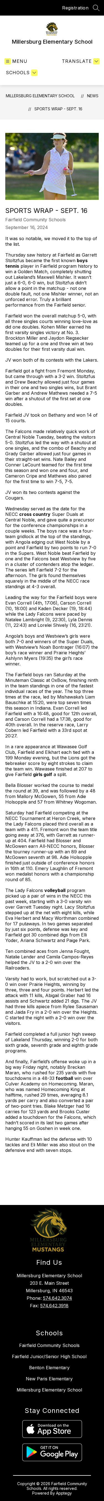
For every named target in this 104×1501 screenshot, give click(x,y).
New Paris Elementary (49, 1378)
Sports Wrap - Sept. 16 (58, 108)
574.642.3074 (57, 1298)
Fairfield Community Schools (49, 1345)
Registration (75, 8)
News (92, 95)
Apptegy (64, 1493)
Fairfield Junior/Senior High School (49, 1356)
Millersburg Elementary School (40, 95)
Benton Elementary (49, 1367)
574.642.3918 (54, 1305)
